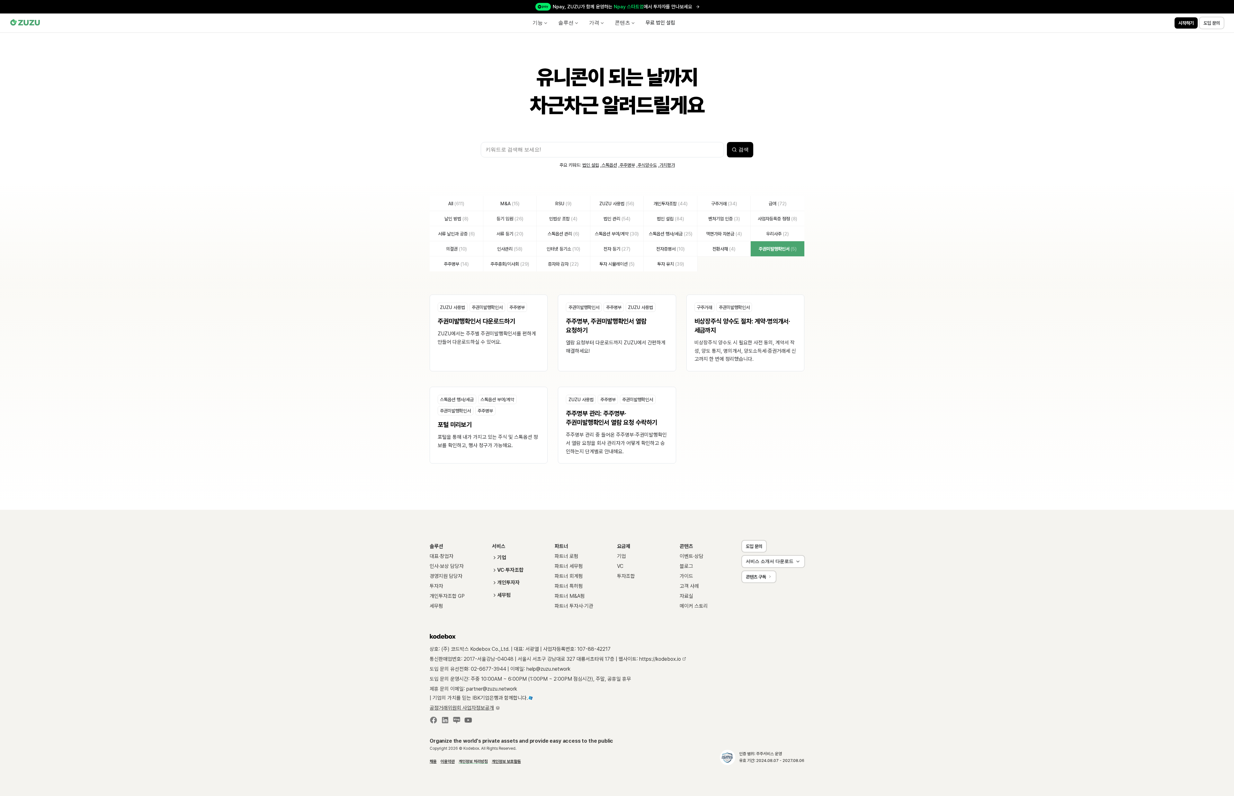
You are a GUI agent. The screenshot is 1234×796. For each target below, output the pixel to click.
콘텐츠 (622, 22)
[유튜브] (468, 721)
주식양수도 (647, 165)
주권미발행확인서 (487, 307)
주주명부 (627, 165)
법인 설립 (590, 165)
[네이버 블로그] (457, 721)
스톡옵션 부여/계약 (497, 399)
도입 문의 (754, 546)
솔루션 (566, 22)
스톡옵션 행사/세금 (457, 399)
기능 (537, 22)
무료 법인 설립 (660, 22)
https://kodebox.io (660, 659)
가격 (594, 22)
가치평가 (667, 165)
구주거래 (704, 307)
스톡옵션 (609, 165)
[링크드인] (445, 721)
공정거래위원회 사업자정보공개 (462, 708)
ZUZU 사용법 (452, 307)
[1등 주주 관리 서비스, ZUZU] (25, 23)
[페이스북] (433, 721)
